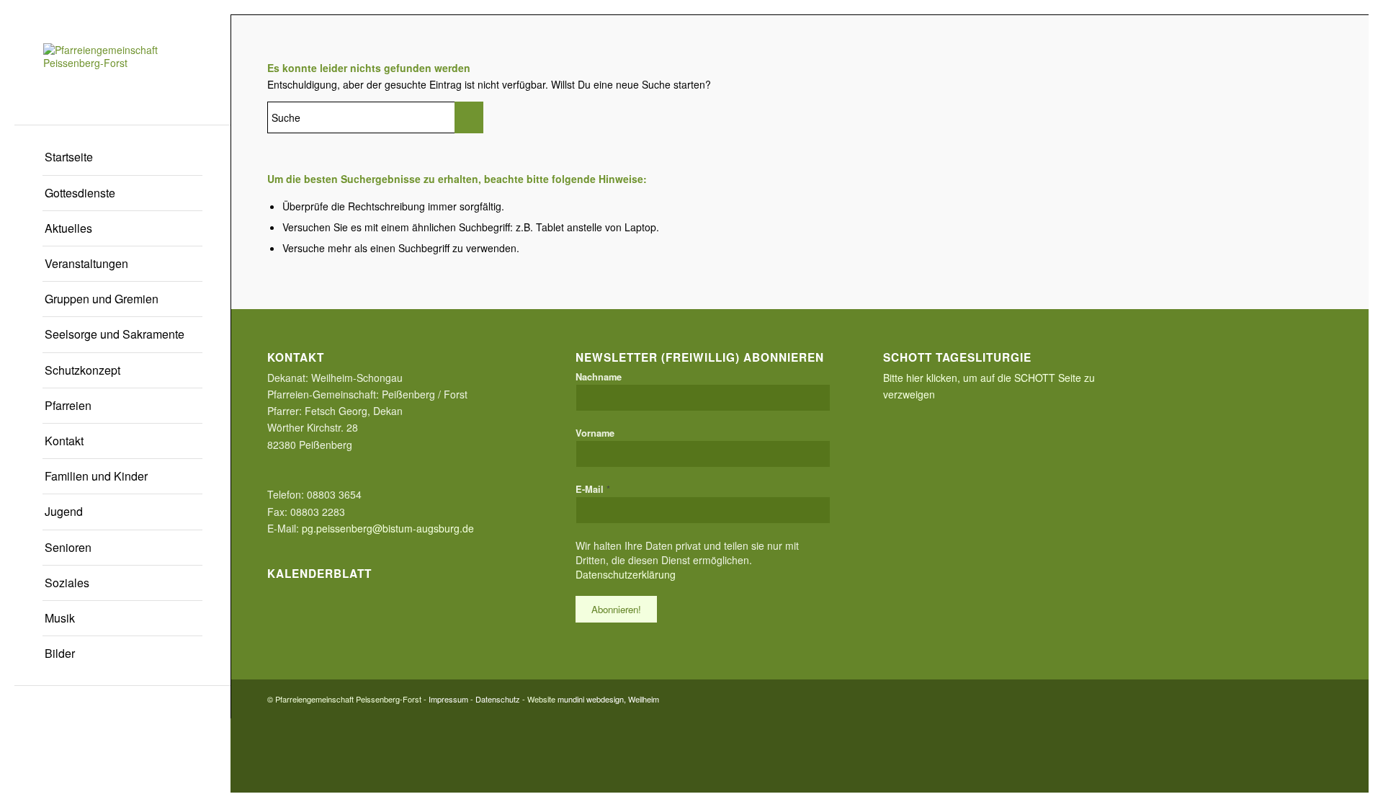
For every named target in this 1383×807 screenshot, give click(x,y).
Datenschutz (497, 699)
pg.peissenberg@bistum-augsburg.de (388, 528)
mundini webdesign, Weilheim (608, 699)
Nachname (599, 376)
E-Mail (593, 489)
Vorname (595, 433)
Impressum (448, 699)
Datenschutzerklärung (626, 574)
